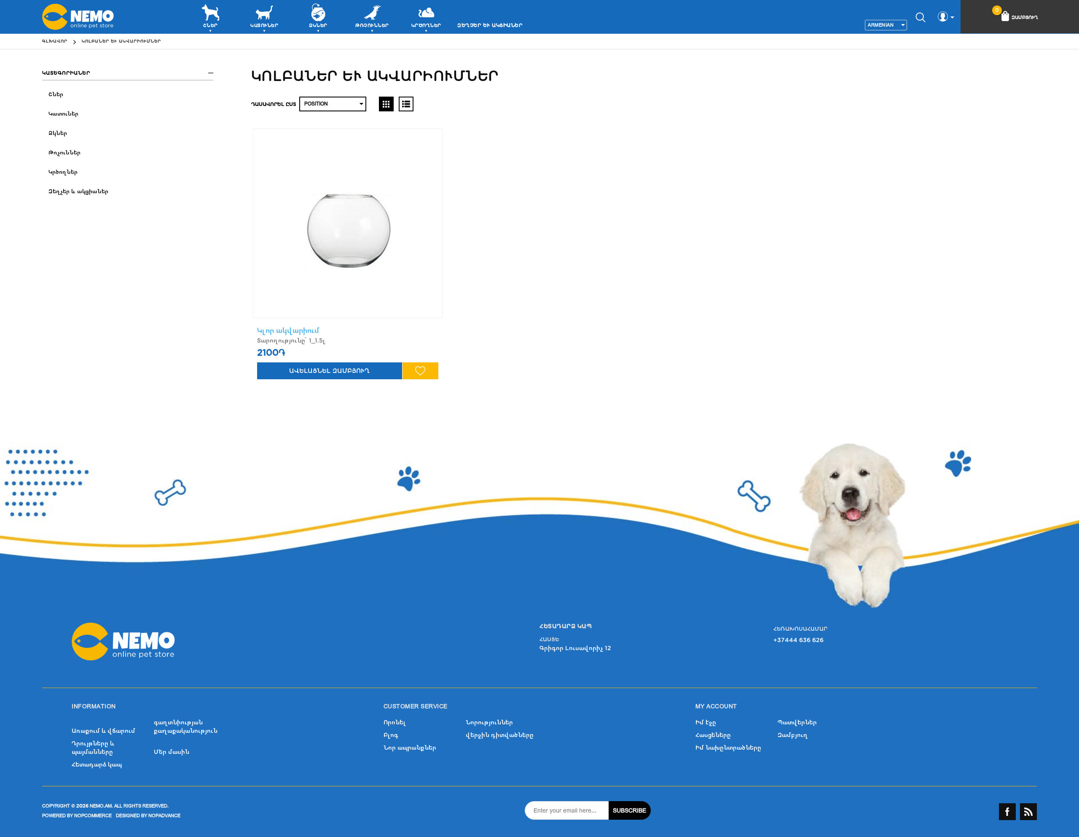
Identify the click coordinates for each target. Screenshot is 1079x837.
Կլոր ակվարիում (288, 330)
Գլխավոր (54, 41)
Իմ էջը (705, 722)
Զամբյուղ (793, 735)
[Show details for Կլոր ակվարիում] (347, 223)
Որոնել (395, 722)
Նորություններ (489, 722)
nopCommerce (93, 815)
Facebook (1007, 811)
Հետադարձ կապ (97, 764)
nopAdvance (164, 815)
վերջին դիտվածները (500, 735)
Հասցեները (713, 735)
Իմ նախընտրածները (728, 748)
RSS (1028, 811)
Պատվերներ (797, 722)
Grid (386, 104)
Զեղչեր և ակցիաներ (489, 25)
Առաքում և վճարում (103, 731)
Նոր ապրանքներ (410, 748)
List (406, 104)
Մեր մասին (171, 752)
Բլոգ (391, 735)
